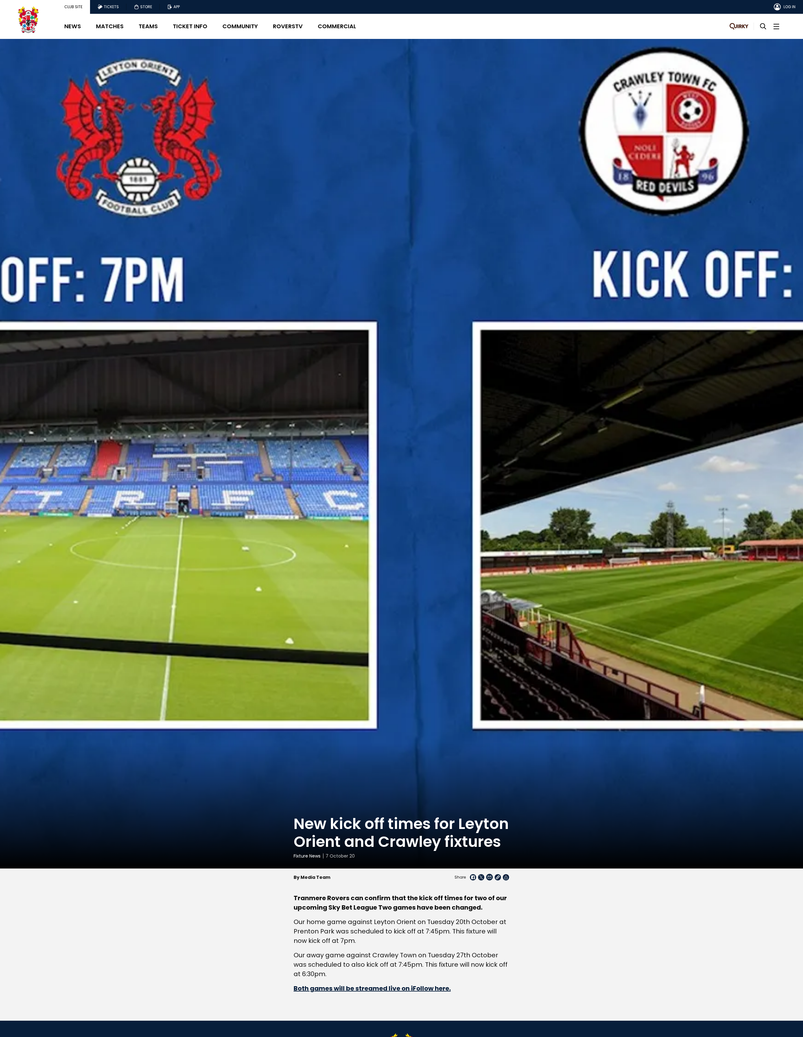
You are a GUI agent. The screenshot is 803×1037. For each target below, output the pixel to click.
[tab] (73, 7)
